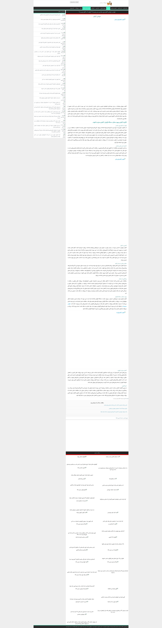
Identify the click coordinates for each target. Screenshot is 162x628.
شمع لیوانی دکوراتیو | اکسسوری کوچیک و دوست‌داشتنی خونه (81, 498)
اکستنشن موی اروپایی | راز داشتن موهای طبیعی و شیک (113, 531)
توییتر (117, 398)
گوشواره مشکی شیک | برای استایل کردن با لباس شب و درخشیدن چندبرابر (82, 464)
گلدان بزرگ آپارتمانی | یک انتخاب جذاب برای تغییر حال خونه (81, 586)
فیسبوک (122, 398)
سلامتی (108, 8)
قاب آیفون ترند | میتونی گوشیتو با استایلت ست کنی (82, 521)
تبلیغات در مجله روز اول (74, 2)
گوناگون (92, 8)
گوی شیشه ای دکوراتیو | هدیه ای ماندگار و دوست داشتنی (113, 597)
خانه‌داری (97, 8)
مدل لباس (125, 8)
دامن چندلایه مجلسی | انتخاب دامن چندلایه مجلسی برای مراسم (115, 405)
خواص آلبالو (97, 16)
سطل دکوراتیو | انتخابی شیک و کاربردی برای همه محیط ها (82, 599)
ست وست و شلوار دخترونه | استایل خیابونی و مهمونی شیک (82, 510)
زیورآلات (76, 8)
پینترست (114, 398)
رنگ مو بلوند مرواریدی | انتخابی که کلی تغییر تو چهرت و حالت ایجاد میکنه (114, 411)
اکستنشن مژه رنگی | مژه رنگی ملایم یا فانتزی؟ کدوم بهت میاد (82, 559)
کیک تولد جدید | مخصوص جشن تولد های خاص (113, 521)
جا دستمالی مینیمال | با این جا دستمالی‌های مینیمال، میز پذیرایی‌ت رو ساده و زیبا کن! (113, 468)
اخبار (81, 8)
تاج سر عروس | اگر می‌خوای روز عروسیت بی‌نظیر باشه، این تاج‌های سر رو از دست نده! (113, 611)
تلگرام (119, 398)
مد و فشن (120, 8)
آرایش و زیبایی (114, 8)
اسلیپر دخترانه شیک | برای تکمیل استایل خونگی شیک (82, 475)
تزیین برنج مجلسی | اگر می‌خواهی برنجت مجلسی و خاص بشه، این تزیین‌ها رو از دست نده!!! (82, 533)
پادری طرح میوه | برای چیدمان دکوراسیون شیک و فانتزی (82, 485)
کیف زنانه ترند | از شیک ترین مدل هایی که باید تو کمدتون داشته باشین (82, 572)
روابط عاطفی (103, 8)
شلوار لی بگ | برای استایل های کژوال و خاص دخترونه (113, 558)
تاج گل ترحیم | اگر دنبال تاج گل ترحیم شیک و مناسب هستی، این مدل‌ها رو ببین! (113, 571)
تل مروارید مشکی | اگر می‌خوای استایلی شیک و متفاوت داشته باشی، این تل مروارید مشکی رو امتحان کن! (82, 622)
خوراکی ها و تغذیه (86, 8)
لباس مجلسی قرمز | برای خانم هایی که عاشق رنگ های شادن (82, 547)
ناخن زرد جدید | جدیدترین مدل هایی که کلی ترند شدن (82, 611)
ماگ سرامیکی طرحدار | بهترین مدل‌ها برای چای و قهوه (113, 544)
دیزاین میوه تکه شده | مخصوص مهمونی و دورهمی (118, 408)
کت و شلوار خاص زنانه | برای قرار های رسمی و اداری (113, 485)
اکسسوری (72, 8)
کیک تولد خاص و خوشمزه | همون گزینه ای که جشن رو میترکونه (113, 499)
